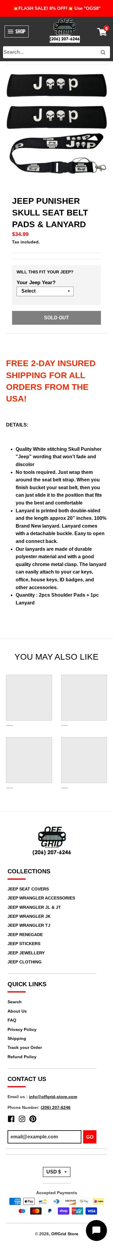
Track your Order (25, 1047)
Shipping (17, 1038)
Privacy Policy (22, 1029)
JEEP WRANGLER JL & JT (34, 907)
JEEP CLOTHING (25, 961)
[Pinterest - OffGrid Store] (32, 1118)
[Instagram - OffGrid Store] (22, 1118)
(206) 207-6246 (56, 1107)
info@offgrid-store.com (53, 1096)
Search (15, 1001)
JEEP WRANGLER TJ (29, 925)
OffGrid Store (64, 1233)
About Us (17, 1011)
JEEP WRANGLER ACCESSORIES (41, 898)
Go (89, 1137)
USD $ (53, 1171)
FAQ (12, 1020)
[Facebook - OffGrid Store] (11, 1118)
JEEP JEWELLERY (26, 952)
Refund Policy (22, 1056)
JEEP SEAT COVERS (28, 889)
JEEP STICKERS (24, 943)
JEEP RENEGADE (25, 934)
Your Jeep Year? (36, 282)
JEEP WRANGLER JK (29, 916)
